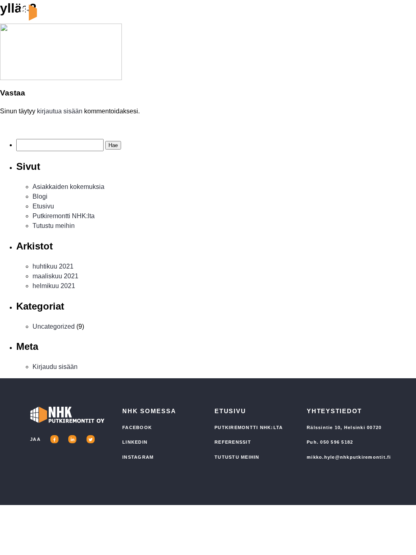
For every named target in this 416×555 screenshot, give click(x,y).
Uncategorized (53, 326)
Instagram (138, 457)
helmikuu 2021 (53, 285)
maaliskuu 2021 (55, 276)
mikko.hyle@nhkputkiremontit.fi (349, 457)
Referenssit (232, 442)
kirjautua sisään (59, 111)
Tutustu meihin (53, 225)
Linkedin (134, 442)
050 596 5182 (336, 442)
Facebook (137, 427)
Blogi (40, 196)
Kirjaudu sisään (55, 366)
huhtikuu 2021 (53, 266)
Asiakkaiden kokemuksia (68, 186)
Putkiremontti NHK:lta (63, 215)
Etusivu (43, 206)
